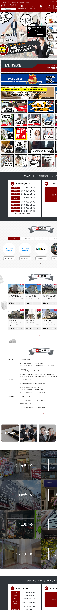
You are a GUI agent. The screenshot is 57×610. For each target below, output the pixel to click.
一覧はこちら (41, 335)
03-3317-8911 (28, 205)
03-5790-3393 (28, 202)
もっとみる (41, 413)
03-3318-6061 (28, 188)
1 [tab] (40, 263)
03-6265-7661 (28, 198)
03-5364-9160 (28, 211)
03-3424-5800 (28, 191)
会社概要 (52, 1)
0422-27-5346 (28, 194)
